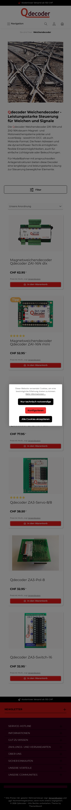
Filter (38, 189)
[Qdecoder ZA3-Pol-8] (35, 553)
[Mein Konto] (54, 23)
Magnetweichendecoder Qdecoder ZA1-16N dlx (31, 261)
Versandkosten (34, 279)
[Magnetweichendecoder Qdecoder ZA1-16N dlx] (35, 233)
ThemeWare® (35, 806)
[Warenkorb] (62, 23)
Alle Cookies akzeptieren (36, 418)
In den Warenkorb (37, 284)
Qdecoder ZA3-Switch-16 (31, 657)
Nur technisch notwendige (35, 401)
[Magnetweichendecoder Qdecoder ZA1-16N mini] (35, 314)
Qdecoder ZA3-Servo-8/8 (31, 502)
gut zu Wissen (18, 739)
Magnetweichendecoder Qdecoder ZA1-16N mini (31, 342)
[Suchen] (46, 23)
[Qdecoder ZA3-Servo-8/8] (35, 475)
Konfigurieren (36, 410)
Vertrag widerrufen (35, 791)
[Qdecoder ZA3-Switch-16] (35, 630)
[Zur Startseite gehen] (35, 13)
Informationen (19, 733)
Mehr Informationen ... (36, 394)
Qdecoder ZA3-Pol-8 (27, 580)
